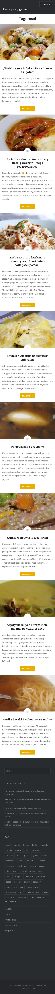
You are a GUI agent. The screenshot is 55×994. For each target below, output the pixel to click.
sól (20, 892)
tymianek (22, 897)
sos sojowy (11, 892)
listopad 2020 (10, 930)
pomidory (37, 882)
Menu (47, 4)
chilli (27, 850)
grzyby (36, 855)
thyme (45, 892)
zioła (32, 897)
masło (33, 866)
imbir (21, 860)
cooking (36, 850)
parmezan (40, 876)
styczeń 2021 (10, 920)
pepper (17, 882)
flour (19, 855)
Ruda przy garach (16, 9)
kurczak (41, 860)
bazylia (17, 845)
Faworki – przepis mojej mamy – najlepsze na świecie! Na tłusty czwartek (27, 823)
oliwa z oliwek (36, 871)
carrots (44, 845)
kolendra (31, 860)
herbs (44, 855)
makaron (10, 866)
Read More (27, 108)
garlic (26, 855)
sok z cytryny (32, 887)
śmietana (41, 897)
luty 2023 (8, 909)
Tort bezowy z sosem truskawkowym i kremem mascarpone (24, 792)
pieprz (27, 882)
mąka (41, 866)
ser (21, 887)
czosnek (9, 855)
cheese (18, 850)
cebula (9, 850)
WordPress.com (28, 988)
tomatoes (10, 897)
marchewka (22, 866)
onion (8, 876)
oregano (18, 876)
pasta (8, 882)
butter (35, 845)
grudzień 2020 (11, 925)
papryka (29, 876)
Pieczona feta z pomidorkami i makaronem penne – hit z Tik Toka (27, 801)
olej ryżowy (11, 871)
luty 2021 (8, 914)
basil (8, 845)
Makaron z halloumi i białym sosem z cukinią (23, 808)
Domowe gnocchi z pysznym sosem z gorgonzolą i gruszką (26, 814)
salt (15, 887)
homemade (10, 860)
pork (8, 887)
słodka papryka (32, 892)
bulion (26, 845)
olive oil (23, 871)
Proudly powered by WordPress (21, 985)
